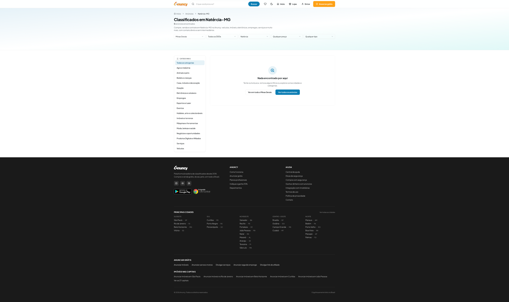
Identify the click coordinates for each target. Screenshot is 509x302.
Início (282, 4)
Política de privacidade (295, 196)
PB (254, 231)
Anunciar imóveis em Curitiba (282, 276)
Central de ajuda (293, 172)
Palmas (308, 237)
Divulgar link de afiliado (270, 265)
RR (317, 231)
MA (250, 248)
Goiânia (276, 223)
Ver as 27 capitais (181, 280)
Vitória (176, 230)
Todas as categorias (185, 63)
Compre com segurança (296, 180)
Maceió (243, 237)
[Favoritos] (265, 4)
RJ (189, 224)
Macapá (308, 234)
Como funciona (236, 172)
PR (217, 220)
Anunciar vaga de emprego (245, 265)
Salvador (243, 220)
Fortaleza (244, 227)
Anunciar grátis (325, 4)
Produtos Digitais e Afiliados (189, 138)
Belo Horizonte (180, 227)
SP (186, 220)
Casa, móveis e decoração (188, 83)
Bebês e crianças (184, 78)
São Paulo (178, 220)
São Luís (243, 247)
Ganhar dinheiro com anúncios (299, 184)
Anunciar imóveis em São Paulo (187, 276)
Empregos (181, 98)
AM (316, 220)
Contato (289, 200)
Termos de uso (292, 192)
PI (250, 244)
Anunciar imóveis (181, 265)
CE (251, 227)
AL (250, 237)
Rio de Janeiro (180, 223)
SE (250, 241)
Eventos (180, 108)
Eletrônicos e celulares (186, 93)
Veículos (180, 148)
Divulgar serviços (223, 265)
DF (282, 220)
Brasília (276, 220)
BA (251, 220)
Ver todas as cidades (327, 212)
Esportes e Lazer (184, 103)
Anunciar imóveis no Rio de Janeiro (218, 276)
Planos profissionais (238, 180)
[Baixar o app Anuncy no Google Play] (183, 191)
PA (315, 224)
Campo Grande (279, 227)
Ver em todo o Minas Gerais (260, 92)
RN (248, 234)
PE (249, 224)
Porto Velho (310, 227)
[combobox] (189, 36)
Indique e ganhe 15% (239, 184)
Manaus (308, 220)
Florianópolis (212, 227)
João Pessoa (245, 230)
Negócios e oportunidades (188, 133)
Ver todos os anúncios (287, 92)
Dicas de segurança (294, 176)
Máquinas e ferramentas (187, 123)
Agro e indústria (183, 68)
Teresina (243, 244)
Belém (308, 223)
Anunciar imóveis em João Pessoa (312, 276)
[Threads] (189, 183)
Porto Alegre (212, 223)
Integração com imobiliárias (298, 188)
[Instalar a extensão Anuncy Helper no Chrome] (201, 191)
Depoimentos (236, 188)
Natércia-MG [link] (203, 13)
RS (221, 224)
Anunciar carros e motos (202, 265)
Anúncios (189, 13)
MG (190, 227)
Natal (242, 234)
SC (222, 227)
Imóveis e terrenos (185, 118)
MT (282, 231)
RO (319, 227)
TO (315, 237)
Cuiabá (276, 230)
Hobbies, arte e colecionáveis (189, 113)
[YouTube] (182, 183)
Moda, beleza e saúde (186, 128)
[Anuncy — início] (180, 4)
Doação (180, 88)
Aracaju (243, 241)
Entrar (307, 4)
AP (316, 234)
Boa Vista (309, 230)
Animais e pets (183, 73)
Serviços (180, 143)
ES (183, 231)
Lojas (294, 4)
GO (283, 224)
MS (290, 227)
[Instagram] (176, 183)
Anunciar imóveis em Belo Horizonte (251, 276)
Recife (242, 223)
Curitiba (210, 220)
